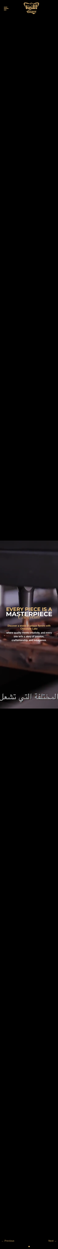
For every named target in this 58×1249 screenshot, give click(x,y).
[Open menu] (6, 8)
